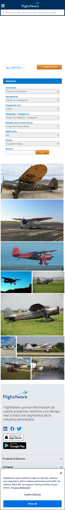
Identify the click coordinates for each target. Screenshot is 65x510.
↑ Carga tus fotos (49, 67)
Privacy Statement (20, 487)
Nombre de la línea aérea (19, 122)
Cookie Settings (32, 494)
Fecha (9, 140)
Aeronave (11, 87)
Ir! (42, 152)
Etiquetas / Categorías (17, 114)
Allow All (32, 503)
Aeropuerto (12, 96)
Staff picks (11, 131)
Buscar (10, 149)
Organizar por (13, 105)
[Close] (61, 473)
